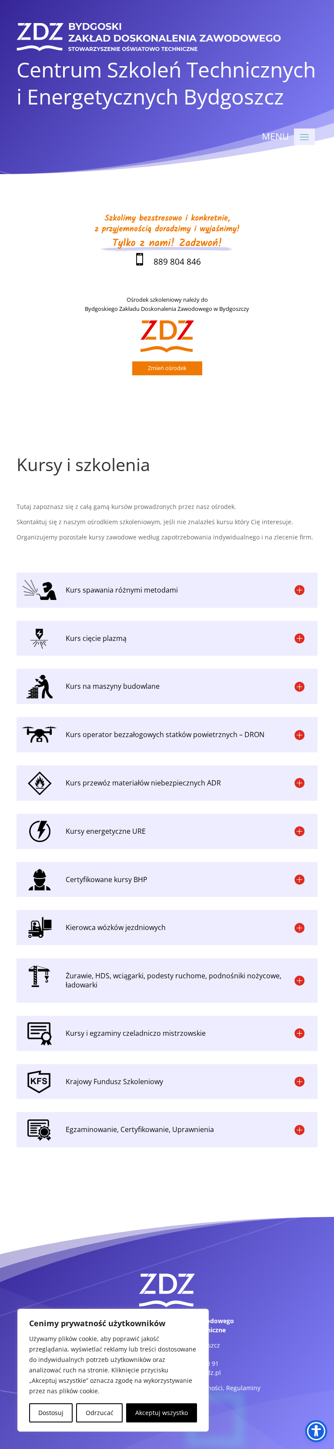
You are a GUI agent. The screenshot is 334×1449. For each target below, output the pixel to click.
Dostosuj (50, 1413)
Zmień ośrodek (167, 368)
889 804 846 (167, 261)
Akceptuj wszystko (161, 1413)
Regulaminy (243, 1388)
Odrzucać (100, 1413)
